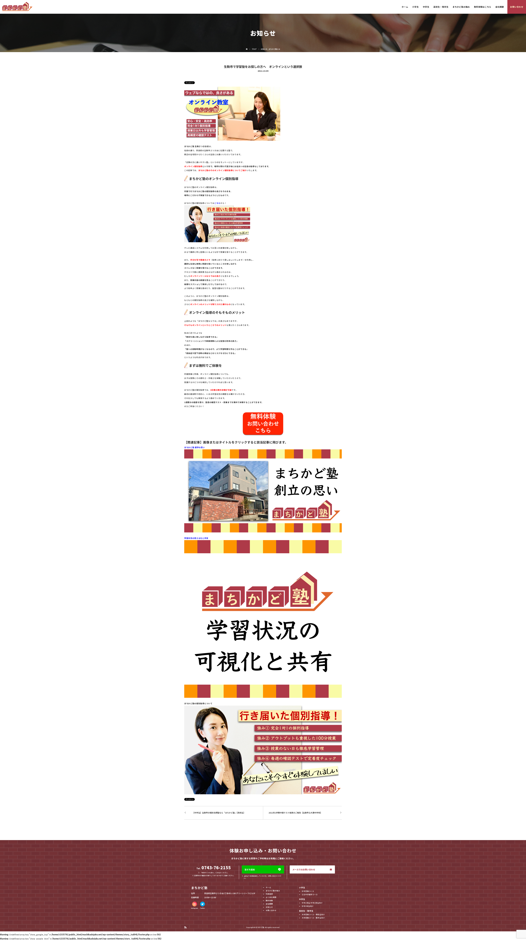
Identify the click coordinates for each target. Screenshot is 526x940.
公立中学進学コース (310, 894)
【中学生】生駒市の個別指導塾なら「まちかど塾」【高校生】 (218, 812)
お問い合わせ (516, 6)
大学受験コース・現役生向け (313, 914)
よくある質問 (271, 897)
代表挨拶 (269, 894)
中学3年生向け (308, 906)
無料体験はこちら (482, 6)
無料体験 (269, 900)
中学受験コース (308, 891)
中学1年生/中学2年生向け (312, 903)
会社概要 (499, 6)
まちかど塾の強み (461, 6)
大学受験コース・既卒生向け (313, 918)
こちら (217, 203)
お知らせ (269, 907)
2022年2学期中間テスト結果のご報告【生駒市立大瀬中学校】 (295, 812)
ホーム (405, 6)
